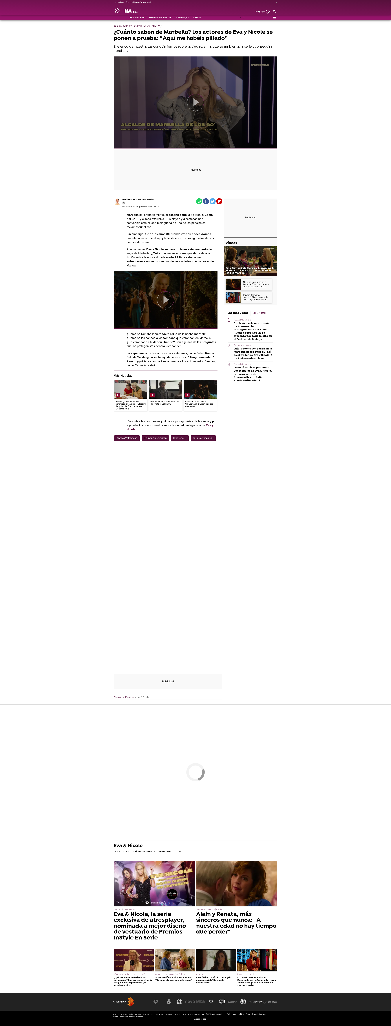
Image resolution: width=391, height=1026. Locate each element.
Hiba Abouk (179, 438)
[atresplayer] (261, 12)
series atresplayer (203, 438)
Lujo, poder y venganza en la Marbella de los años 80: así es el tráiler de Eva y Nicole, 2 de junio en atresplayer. (253, 353)
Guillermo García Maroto (138, 199)
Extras (197, 17)
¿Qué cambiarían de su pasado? (129, 974)
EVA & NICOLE (137, 17)
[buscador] (274, 12)
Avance (200, 974)
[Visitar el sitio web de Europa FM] (232, 1001)
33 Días (120, 2)
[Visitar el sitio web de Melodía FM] (243, 1001)
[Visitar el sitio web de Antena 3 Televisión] (158, 1001)
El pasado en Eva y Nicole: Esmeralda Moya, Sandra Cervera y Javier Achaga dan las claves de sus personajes (256, 981)
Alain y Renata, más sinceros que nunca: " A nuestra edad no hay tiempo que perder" (236, 923)
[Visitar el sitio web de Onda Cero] (222, 1001)
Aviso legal (199, 1014)
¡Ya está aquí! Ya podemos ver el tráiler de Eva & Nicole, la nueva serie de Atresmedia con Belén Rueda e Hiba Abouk (253, 374)
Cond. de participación (255, 1014)
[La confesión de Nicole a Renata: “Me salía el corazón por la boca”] (175, 960)
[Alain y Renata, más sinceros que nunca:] (236, 884)
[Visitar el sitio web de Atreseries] (211, 1001)
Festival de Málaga (242, 320)
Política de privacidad (215, 1014)
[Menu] (274, 17)
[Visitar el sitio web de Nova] (190, 1001)
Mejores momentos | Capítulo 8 (211, 909)
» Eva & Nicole (142, 697)
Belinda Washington (155, 438)
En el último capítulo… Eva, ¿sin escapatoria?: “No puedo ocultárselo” (213, 980)
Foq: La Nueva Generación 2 (138, 2)
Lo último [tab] (259, 313)
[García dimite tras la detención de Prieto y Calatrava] (165, 389)
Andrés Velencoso (127, 438)
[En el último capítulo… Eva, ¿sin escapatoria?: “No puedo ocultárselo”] (216, 960)
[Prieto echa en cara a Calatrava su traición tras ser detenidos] (200, 389)
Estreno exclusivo (242, 345)
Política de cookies (235, 1014)
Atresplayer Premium (124, 697)
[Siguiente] (275, 2)
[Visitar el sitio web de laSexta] (168, 1001)
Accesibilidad (200, 1019)
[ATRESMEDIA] (123, 1002)
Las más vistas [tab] (238, 313)
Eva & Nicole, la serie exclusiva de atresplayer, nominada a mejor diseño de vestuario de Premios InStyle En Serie (150, 926)
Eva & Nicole (128, 846)
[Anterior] (115, 2)
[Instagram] (123, 202)
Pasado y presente (246, 974)
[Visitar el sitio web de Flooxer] (272, 1001)
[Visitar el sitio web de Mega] (200, 1001)
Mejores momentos (160, 17)
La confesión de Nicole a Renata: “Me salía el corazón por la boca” (173, 979)
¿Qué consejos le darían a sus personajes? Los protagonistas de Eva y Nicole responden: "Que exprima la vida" (133, 981)
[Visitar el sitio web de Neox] (179, 1001)
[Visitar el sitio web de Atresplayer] (258, 1001)
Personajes (182, 17)
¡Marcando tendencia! (124, 909)
